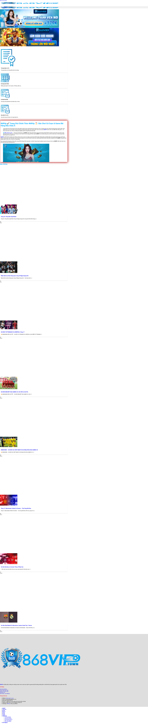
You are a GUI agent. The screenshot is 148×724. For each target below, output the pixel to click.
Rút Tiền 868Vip (8, 721)
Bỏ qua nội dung (3, 0)
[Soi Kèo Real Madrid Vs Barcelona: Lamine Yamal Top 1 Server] (8, 622)
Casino (3, 714)
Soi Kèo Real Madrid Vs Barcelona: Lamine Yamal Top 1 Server (16, 625)
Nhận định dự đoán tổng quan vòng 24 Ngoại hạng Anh (14, 275)
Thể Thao (4, 709)
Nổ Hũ (3, 710)
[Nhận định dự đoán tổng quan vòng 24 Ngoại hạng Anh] (8, 272)
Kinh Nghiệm (5, 722)
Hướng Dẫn (4, 716)
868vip (8, 703)
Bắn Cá (3, 711)
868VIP (3, 708)
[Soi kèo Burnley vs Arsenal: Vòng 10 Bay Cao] (8, 563)
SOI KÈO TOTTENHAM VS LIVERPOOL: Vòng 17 (12, 332)
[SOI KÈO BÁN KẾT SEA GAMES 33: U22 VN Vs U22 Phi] (8, 388)
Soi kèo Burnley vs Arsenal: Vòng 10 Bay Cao (12, 567)
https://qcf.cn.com (10, 698)
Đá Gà (3, 713)
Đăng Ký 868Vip (8, 718)
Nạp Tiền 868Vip (8, 720)
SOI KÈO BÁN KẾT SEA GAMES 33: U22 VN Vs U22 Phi (14, 392)
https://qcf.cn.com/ (8, 132)
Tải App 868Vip (8, 717)
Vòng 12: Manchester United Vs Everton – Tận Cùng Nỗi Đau (16, 508)
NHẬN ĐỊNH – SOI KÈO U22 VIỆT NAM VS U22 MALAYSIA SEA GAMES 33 (19, 450)
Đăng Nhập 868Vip (8, 719)
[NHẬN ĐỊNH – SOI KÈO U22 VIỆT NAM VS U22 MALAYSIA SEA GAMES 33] (8, 446)
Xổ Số (3, 712)
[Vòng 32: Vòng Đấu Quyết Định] (8, 213)
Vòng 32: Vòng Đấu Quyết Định (8, 216)
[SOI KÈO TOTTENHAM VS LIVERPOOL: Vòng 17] (8, 328)
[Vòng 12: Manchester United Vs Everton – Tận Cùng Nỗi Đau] (8, 505)
